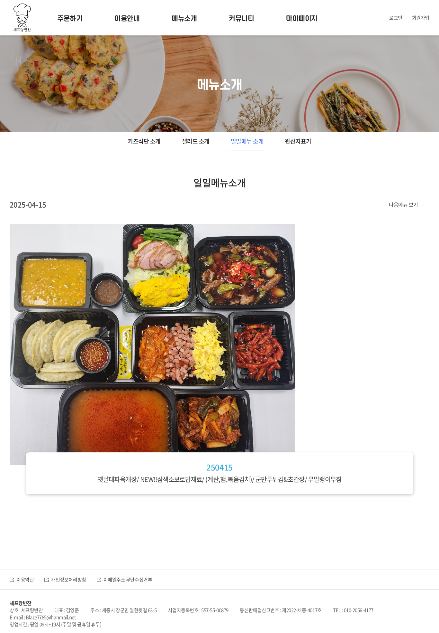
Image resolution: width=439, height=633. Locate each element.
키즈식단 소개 (144, 141)
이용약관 (25, 579)
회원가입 (420, 17)
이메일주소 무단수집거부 (127, 579)
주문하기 (69, 18)
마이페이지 (302, 18)
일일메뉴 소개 (247, 141)
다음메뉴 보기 (403, 204)
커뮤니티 (241, 18)
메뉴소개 (184, 18)
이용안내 (126, 18)
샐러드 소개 (196, 141)
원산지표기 (298, 141)
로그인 (395, 17)
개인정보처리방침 (68, 579)
